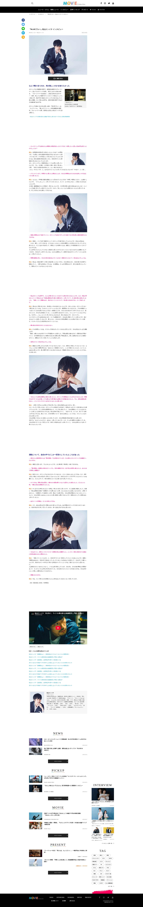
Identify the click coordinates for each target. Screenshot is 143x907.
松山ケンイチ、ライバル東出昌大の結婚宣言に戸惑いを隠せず (45, 657)
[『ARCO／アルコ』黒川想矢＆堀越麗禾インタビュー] (108, 830)
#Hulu (108, 867)
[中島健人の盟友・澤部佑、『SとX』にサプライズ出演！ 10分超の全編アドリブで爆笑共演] (35, 825)
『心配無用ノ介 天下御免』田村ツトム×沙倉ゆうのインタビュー (103, 821)
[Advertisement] (58, 21)
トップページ (32, 14)
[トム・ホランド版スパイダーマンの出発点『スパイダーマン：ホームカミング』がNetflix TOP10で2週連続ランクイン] (35, 779)
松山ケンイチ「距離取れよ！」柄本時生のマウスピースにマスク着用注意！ (49, 654)
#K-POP (101, 883)
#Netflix (45, 782)
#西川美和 (46, 791)
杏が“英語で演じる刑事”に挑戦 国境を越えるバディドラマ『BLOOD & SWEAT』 (63, 749)
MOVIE (79, 897)
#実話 (94, 883)
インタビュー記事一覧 (107, 843)
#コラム (94, 867)
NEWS (51, 897)
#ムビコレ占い (108, 864)
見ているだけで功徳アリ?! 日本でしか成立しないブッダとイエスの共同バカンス (50, 662)
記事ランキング (75, 9)
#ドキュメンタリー (95, 858)
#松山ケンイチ (40, 32)
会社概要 (64, 900)
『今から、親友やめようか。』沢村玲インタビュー (96, 835)
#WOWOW (46, 754)
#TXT (57, 819)
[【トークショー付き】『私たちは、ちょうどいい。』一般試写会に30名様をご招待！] (35, 853)
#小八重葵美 (50, 791)
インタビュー (64, 9)
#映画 (94, 855)
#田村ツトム (94, 825)
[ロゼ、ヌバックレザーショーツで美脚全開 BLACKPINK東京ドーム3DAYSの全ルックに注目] (35, 742)
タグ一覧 (110, 886)
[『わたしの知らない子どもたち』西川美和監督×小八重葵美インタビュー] (35, 788)
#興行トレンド (101, 876)
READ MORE (58, 761)
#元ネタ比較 (109, 876)
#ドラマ (101, 861)
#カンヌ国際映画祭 (108, 883)
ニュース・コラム (43, 9)
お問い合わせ (72, 900)
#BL (101, 864)
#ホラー (103, 858)
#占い (94, 870)
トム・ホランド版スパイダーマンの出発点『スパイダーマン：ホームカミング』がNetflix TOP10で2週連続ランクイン (65, 777)
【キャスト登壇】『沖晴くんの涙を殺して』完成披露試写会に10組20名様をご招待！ (65, 860)
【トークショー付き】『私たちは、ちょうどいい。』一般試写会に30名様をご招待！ (65, 851)
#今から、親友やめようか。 (96, 840)
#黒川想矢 (105, 839)
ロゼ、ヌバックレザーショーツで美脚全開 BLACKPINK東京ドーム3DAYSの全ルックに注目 (65, 740)
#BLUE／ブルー (32, 32)
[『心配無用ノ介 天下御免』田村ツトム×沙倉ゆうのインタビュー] (103, 813)
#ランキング (108, 861)
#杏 (49, 754)
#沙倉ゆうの (98, 825)
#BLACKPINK (47, 745)
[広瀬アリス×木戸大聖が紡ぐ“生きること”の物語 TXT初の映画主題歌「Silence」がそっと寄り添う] (35, 816)
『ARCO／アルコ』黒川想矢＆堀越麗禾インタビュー (108, 835)
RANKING (71, 897)
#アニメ (101, 870)
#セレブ (107, 870)
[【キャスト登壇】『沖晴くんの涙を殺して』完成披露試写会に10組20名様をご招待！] (35, 862)
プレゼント (84, 9)
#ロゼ (51, 745)
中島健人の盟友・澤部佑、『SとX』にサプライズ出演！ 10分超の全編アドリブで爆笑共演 (65, 823)
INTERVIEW (60, 897)
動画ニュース (55, 9)
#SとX (49, 828)
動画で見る (60, 78)
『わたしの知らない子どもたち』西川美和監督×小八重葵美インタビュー (63, 785)
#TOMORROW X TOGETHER (50, 819)
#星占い (101, 855)
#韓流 (108, 855)
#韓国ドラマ (94, 864)
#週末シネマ (101, 867)
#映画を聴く (94, 861)
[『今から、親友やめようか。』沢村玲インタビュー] (97, 830)
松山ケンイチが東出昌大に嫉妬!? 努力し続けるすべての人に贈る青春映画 (50, 116)
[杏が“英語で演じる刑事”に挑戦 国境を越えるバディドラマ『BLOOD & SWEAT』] (35, 751)
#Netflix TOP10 (51, 782)
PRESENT (88, 897)
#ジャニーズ (94, 876)
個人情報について (54, 900)
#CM (101, 873)
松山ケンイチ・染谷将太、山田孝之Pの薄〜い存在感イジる (45, 660)
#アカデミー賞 (108, 873)
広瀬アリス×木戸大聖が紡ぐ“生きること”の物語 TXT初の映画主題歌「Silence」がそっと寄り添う (62, 814)
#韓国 (94, 873)
